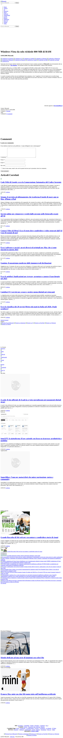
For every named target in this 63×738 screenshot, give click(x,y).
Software (6, 14)
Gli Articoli (3, 583)
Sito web (3, 165)
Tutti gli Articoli (4, 320)
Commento (4, 157)
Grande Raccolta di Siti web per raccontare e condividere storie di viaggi (24, 551)
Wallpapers (6, 19)
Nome (3, 159)
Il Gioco (37, 728)
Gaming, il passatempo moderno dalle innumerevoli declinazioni (26, 263)
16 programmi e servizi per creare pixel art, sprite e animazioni (47, 557)
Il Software (22, 728)
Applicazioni (7, 15)
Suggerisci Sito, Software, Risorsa (36, 727)
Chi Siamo (20, 725)
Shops (5, 12)
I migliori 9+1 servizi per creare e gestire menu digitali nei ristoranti (28, 292)
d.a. (47, 725)
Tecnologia (3, 367)
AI (4, 9)
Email (2, 162)
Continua (7, 192)
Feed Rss (36, 725)
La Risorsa (42, 728)
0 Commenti (9, 113)
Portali (31, 725)
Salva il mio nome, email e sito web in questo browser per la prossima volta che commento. (24, 168)
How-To (6, 20)
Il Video (54, 728)
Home (5, 7)
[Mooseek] (3, 1)
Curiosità (8, 111)
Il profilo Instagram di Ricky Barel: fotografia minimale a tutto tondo (23, 555)
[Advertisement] (31, 38)
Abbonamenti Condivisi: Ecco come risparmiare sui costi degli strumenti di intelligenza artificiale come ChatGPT (28, 576)
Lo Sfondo (48, 728)
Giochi (5, 16)
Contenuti (42, 725)
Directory (6, 11)
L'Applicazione (30, 728)
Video (5, 23)
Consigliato (26, 725)
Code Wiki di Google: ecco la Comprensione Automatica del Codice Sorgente (31, 182)
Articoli (5, 8)
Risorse (5, 18)
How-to (49, 729)
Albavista (12, 736)
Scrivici (25, 727)
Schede (5, 22)
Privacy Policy (35, 731)
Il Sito (17, 728)
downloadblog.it (58, 105)
